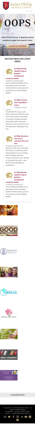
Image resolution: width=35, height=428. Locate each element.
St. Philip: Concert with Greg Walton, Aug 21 (20, 102)
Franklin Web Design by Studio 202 (21, 413)
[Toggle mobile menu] (31, 11)
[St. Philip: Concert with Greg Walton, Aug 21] (9, 100)
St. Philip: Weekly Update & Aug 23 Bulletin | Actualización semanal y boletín (16, 73)
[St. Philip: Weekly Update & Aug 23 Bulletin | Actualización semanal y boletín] (9, 69)
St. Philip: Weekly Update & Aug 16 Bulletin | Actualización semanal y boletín (16, 177)
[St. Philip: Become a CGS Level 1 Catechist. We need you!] (9, 136)
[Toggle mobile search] (27, 11)
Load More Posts (18, 395)
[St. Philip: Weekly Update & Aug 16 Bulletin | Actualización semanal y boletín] (9, 173)
